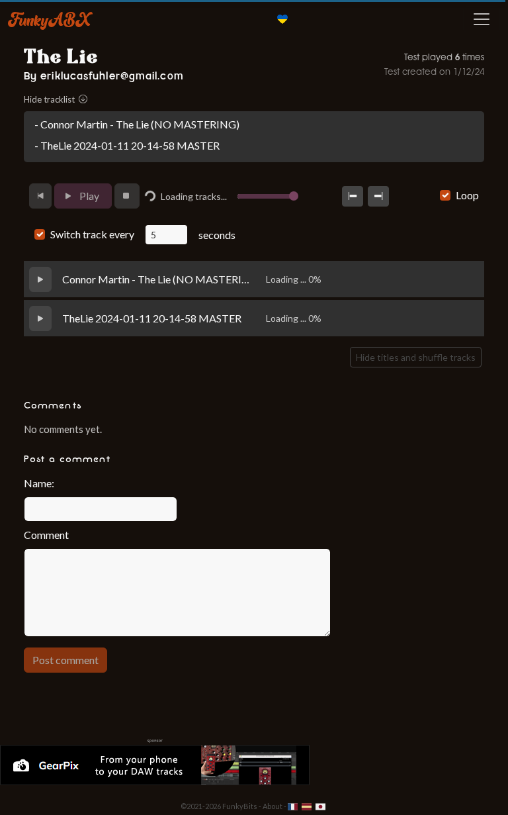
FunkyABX (49, 19)
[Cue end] (378, 196)
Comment (46, 534)
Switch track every (92, 234)
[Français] (293, 806)
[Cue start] (352, 196)
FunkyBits (239, 806)
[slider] (293, 196)
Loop (467, 195)
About (272, 806)
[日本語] (320, 806)
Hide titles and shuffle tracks (416, 357)
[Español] (307, 806)
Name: (39, 483)
